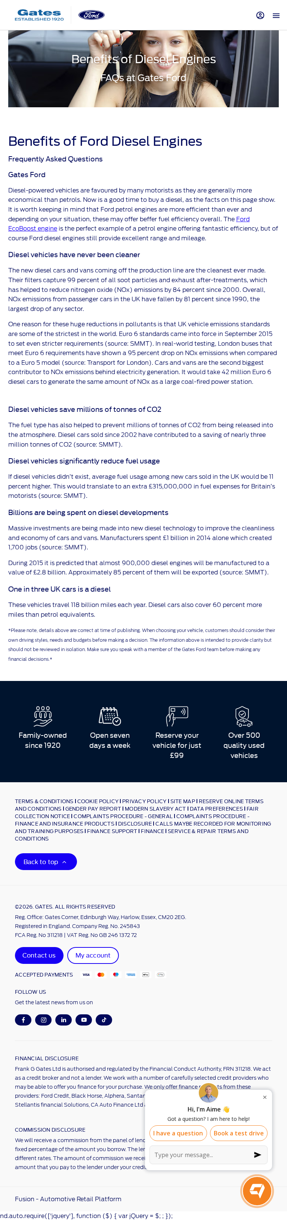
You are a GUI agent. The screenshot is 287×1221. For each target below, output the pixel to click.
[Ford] (91, 14)
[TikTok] (104, 1020)
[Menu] (276, 15)
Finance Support (112, 831)
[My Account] (260, 15)
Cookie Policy (97, 801)
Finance (152, 831)
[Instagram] (43, 1020)
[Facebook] (23, 1020)
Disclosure (135, 823)
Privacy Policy (144, 801)
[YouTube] (84, 1020)
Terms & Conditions (44, 801)
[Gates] (39, 15)
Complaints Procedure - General (123, 816)
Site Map (182, 801)
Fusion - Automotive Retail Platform (68, 1199)
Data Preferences (216, 808)
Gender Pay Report (93, 808)
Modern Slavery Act (155, 808)
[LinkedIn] (64, 1020)
